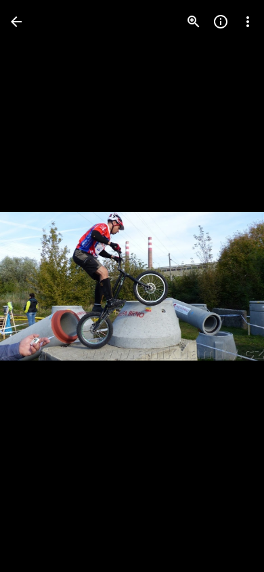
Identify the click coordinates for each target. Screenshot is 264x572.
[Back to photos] (16, 21)
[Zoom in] (193, 21)
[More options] (247, 21)
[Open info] (220, 21)
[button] (38, 286)
